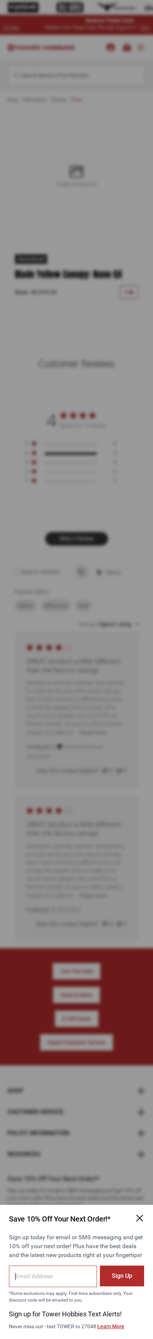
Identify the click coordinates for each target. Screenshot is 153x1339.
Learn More (110, 1326)
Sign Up (122, 1275)
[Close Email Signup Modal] (139, 1218)
